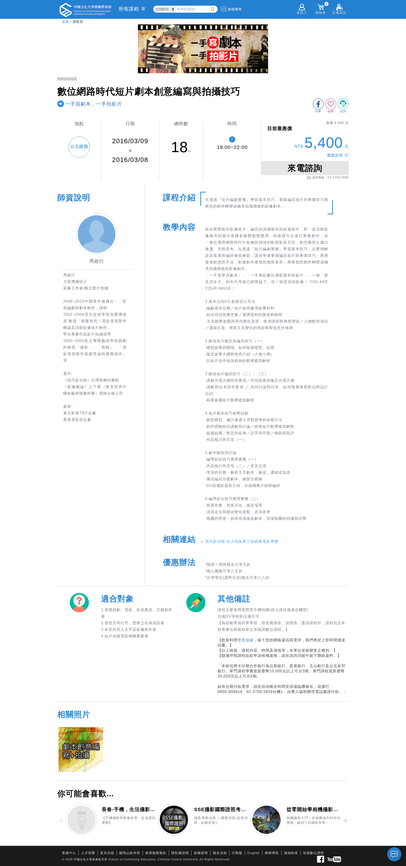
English (253, 853)
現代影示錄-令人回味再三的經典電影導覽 (241, 541)
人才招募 (88, 853)
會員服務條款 (155, 853)
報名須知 (220, 853)
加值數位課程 (313, 853)
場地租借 (291, 853)
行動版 (237, 853)
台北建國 (79, 146)
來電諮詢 (305, 168)
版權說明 (201, 853)
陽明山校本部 (129, 853)
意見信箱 (246, 640)
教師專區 (272, 853)
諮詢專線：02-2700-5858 (330, 177)
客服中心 (69, 853)
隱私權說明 (180, 853)
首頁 (65, 21)
